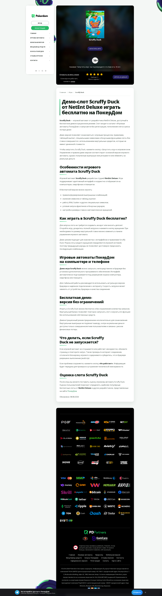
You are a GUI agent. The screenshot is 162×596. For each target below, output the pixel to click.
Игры (71, 92)
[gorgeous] (101, 74)
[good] (98, 74)
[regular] (94, 74)
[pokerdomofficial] (42, 70)
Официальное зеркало (79, 561)
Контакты (33, 60)
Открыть (137, 592)
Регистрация (40, 28)
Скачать (106, 561)
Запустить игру (95, 49)
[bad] (87, 74)
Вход (40, 23)
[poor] (91, 74)
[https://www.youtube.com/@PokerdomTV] (36, 70)
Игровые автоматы (37, 38)
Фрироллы (99, 555)
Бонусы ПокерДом (37, 51)
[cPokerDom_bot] (45, 70)
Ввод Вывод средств (37, 47)
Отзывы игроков (36, 56)
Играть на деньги (120, 77)
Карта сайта (116, 561)
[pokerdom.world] (39, 70)
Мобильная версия (37, 42)
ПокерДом (72, 391)
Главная (33, 33)
